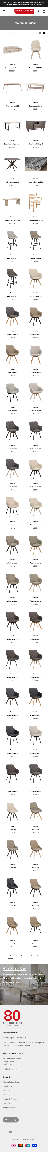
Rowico (12, 64)
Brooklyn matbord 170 (12, 144)
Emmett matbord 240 (12, 220)
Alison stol (12, 830)
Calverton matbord (12, 182)
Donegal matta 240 (36, 182)
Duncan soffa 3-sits (12, 68)
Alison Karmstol (36, 296)
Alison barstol (12, 258)
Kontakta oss (8, 1086)
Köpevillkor (7, 1103)
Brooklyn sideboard (36, 144)
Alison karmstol (12, 334)
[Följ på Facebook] (4, 1132)
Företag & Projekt (10, 1099)
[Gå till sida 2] (37, 956)
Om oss (5, 1094)
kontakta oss (27, 4)
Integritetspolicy (9, 1107)
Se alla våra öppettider (11, 1069)
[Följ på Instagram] (10, 1132)
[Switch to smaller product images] (44, 33)
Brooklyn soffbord (35, 106)
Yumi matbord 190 (12, 106)
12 (32, 956)
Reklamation (8, 1090)
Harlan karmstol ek (36, 220)
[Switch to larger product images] (40, 33)
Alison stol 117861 (35, 68)
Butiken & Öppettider (11, 1082)
